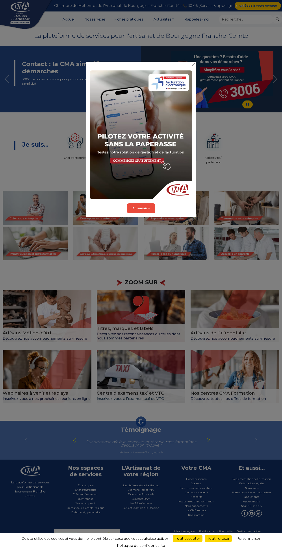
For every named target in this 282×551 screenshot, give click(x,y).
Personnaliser (248, 538)
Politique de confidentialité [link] (141, 545)
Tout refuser (218, 538)
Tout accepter (187, 538)
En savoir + (141, 208)
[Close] (193, 64)
